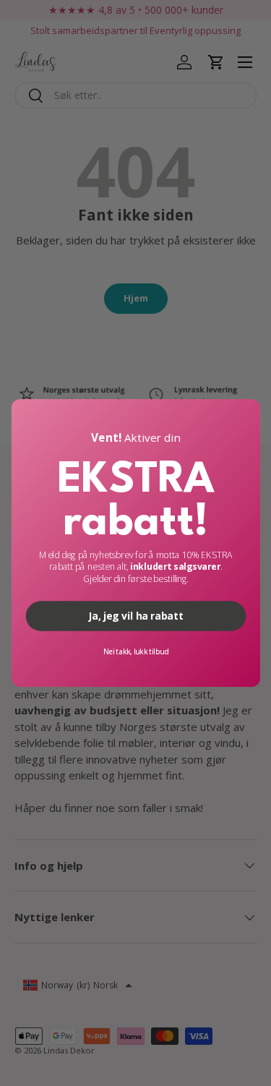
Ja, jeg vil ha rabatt (135, 616)
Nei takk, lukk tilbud (135, 651)
